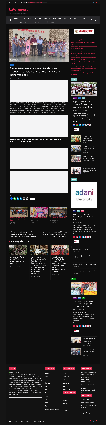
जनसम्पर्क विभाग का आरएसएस (52, 410)
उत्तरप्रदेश (47, 380)
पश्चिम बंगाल (47, 383)
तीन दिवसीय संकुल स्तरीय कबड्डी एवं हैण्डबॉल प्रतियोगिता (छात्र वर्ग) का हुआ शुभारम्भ (18, 219)
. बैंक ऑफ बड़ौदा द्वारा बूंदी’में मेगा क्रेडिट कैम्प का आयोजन (84, 264)
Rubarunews (18, 9)
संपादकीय (20, 22)
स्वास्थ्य (34, 18)
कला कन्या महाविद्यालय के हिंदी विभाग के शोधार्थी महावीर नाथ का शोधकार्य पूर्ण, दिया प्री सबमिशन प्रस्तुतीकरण (89, 341)
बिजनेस (59, 18)
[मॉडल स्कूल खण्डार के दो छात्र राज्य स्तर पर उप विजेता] (58, 212)
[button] (18, 18)
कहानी (15, 22)
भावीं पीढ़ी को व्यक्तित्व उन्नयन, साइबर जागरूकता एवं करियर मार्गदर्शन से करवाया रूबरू (83, 304)
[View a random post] (95, 20)
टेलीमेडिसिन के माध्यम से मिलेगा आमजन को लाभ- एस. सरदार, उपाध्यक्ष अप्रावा (89, 148)
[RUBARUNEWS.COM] (14, 372)
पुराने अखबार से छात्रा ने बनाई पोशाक (80, 249)
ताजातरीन (16, 18)
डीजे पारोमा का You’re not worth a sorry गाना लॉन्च (84, 271)
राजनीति (23, 18)
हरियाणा (46, 406)
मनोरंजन (65, 18)
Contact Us (66, 383)
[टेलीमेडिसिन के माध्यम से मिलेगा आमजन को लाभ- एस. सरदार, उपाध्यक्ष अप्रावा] (76, 149)
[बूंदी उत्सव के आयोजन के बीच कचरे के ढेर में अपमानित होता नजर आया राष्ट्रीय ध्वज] (18, 246)
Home (64, 373)
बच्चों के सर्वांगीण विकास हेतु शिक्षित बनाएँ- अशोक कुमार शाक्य (88, 351)
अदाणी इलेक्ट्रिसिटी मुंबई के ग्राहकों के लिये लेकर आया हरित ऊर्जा (83, 217)
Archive (65, 397)
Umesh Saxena (84, 222)
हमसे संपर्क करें (45, 22)
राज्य (28, 18)
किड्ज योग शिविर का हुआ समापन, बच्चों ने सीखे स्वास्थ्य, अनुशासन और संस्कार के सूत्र (83, 104)
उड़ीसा (46, 399)
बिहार (46, 386)
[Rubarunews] (10, 20)
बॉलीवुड (45, 18)
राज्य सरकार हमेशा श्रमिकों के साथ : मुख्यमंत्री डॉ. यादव (82, 40)
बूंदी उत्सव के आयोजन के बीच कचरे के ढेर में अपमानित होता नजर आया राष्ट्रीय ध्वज (17, 260)
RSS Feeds (65, 400)
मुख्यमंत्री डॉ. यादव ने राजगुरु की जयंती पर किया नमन (81, 66)
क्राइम (54, 18)
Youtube (65, 403)
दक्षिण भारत (47, 393)
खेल (50, 18)
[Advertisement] (39, 91)
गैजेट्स (74, 210)
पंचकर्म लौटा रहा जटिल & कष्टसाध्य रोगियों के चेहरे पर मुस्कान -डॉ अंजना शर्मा (88, 138)
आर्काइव (58, 22)
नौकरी (26, 22)
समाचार (31, 22)
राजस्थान (12, 64)
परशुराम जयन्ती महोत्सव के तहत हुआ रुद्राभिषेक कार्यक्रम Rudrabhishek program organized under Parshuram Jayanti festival (54, 234)
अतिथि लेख (52, 22)
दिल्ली (46, 389)
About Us (65, 386)
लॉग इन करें (37, 22)
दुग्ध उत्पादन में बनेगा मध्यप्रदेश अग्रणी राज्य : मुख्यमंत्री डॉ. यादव (84, 51)
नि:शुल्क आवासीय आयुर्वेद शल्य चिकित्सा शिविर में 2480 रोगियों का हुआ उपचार (89, 170)
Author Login (66, 380)
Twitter (65, 410)
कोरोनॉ (40, 18)
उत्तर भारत (47, 396)
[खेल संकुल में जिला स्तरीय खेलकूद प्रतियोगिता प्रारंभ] (39, 212)
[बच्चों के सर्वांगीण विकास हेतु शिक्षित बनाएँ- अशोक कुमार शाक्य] (76, 352)
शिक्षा (70, 18)
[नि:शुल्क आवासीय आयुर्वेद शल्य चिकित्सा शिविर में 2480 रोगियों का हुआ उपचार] (76, 171)
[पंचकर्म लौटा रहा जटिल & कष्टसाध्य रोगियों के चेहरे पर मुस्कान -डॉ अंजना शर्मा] (76, 139)
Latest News (66, 376)
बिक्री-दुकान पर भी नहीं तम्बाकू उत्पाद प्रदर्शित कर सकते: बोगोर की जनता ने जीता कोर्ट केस (84, 256)
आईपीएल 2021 (77, 18)
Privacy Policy (66, 389)
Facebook (65, 407)
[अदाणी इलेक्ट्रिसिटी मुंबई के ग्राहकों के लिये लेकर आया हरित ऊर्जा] (84, 195)
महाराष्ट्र (82, 210)
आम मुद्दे (84, 18)
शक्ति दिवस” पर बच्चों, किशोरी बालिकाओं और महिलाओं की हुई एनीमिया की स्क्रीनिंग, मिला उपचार (89, 159)
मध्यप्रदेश (47, 373)
